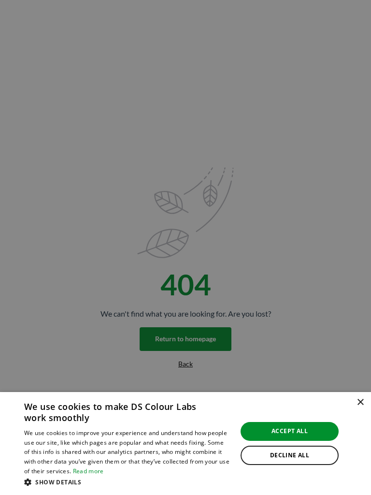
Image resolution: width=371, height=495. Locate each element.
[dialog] (185, 443)
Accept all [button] (289, 431)
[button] (127, 482)
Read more (88, 471)
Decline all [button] (289, 455)
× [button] (360, 402)
